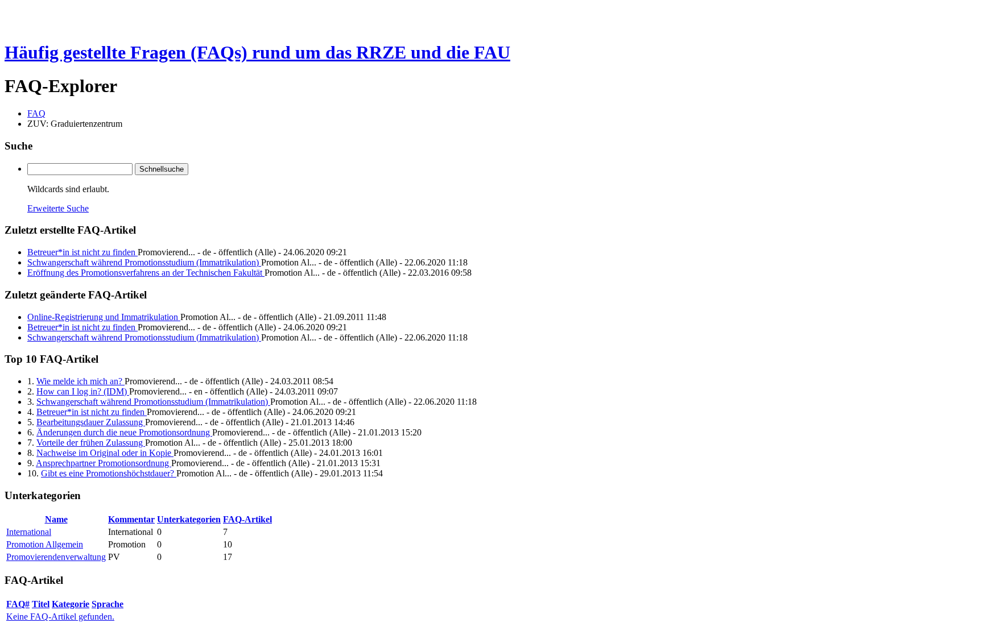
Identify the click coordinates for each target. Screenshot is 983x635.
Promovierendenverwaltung (56, 557)
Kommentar (131, 519)
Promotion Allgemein (44, 544)
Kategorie (70, 604)
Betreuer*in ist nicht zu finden (82, 252)
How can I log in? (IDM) (82, 391)
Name (56, 519)
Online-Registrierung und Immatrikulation (103, 317)
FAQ (36, 113)
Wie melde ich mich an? (80, 381)
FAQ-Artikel (247, 519)
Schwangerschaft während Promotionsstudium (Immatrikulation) (144, 262)
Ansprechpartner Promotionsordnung (103, 463)
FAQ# (18, 604)
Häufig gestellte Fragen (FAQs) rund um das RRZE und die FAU (257, 52)
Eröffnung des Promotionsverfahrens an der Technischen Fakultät (146, 272)
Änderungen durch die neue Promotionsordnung (124, 432)
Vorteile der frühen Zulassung (90, 442)
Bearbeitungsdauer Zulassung (90, 422)
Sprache (107, 604)
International (28, 532)
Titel (40, 604)
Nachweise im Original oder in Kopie (105, 453)
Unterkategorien (189, 519)
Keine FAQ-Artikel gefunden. (60, 616)
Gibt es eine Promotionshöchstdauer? (108, 473)
